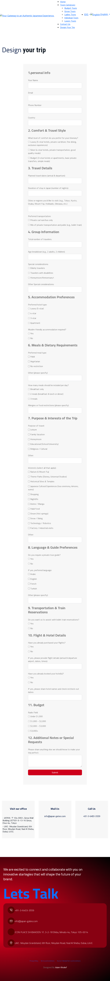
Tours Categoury (67, 5)
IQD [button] (86, 14)
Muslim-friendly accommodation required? (47, 329)
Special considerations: (38, 264)
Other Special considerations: (41, 284)
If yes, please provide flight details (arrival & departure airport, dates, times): (52, 659)
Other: (31, 455)
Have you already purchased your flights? (46, 642)
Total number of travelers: (40, 239)
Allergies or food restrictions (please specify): (48, 405)
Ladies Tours (70, 14)
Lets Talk (30, 893)
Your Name (33, 80)
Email (30, 92)
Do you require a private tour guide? (44, 555)
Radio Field (33, 712)
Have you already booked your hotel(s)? (46, 673)
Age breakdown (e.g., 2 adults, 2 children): (46, 251)
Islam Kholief (61, 967)
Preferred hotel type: (37, 304)
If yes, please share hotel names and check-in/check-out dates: (53, 690)
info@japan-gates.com (55, 816)
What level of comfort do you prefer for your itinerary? (53, 138)
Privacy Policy (34, 961)
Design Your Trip (67, 27)
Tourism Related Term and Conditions (68, 961)
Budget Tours (70, 8)
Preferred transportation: (39, 216)
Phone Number (34, 105)
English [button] (104, 14)
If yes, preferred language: (40, 570)
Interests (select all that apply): (42, 467)
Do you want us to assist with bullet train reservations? (53, 619)
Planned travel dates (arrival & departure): (46, 175)
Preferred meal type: (37, 352)
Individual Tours (71, 18)
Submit (55, 772)
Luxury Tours (70, 21)
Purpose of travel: (36, 425)
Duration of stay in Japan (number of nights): (48, 188)
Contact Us (65, 24)
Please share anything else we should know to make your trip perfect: (54, 751)
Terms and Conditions (47, 961)
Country (31, 117)
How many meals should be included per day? (48, 385)
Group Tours (70, 11)
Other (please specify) (38, 372)
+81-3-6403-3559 (91, 816)
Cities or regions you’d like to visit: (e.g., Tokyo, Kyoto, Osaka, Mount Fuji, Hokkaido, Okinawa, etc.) (52, 202)
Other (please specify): (38, 595)
